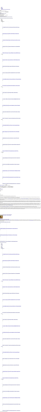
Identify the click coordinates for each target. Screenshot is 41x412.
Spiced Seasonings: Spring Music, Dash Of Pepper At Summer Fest (10, 33)
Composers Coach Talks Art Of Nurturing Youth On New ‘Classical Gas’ (11, 183)
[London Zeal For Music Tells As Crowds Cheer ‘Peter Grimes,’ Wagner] (5, 110)
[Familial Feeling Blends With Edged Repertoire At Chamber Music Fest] (3, 227)
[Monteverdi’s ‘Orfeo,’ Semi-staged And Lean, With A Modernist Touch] (5, 58)
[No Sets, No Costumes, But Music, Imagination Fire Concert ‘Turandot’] (5, 71)
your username (7, 11)
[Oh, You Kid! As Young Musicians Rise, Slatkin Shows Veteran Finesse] (5, 84)
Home (0, 185)
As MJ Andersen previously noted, (5, 206)
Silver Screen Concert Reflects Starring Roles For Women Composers (10, 164)
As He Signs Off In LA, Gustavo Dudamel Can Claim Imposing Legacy (9, 241)
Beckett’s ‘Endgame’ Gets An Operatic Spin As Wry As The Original (10, 131)
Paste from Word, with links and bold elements (7, 214)
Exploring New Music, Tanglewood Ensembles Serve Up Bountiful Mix (11, 46)
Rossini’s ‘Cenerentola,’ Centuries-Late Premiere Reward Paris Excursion (11, 118)
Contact (2, 8)
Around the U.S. (2, 21)
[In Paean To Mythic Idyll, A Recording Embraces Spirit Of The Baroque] (5, 149)
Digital (1, 119)
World (1, 86)
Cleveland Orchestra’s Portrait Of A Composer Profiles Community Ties (11, 144)
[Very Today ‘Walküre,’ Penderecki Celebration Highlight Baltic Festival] (5, 324)
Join (1, 7)
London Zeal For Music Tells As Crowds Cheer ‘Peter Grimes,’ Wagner (11, 111)
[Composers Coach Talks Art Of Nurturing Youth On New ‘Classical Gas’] (5, 182)
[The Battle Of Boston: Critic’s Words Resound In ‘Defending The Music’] (5, 169)
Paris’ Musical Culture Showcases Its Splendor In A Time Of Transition (11, 105)
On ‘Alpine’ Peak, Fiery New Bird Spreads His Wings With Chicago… (11, 27)
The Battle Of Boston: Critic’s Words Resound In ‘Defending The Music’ (11, 170)
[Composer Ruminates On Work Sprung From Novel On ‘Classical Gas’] (5, 156)
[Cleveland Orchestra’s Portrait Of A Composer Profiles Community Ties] (5, 143)
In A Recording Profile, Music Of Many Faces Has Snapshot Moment (10, 125)
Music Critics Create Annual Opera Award (5, 9)
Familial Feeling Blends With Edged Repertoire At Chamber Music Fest (9, 228)
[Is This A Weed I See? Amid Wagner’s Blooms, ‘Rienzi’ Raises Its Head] (5, 91)
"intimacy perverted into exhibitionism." (25, 198)
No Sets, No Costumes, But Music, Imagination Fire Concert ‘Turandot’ (11, 72)
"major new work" (10, 198)
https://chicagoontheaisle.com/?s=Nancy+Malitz (4, 219)
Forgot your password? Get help (3, 13)
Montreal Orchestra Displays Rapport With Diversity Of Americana (10, 66)
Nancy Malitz (1, 218)
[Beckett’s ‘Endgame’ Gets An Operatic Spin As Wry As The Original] (5, 130)
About (1, 243)
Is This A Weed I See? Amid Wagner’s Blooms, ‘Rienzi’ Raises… (10, 92)
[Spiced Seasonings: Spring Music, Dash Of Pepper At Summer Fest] (5, 32)
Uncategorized (2, 185)
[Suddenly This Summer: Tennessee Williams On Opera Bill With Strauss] (5, 51)
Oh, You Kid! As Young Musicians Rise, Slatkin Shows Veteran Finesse (11, 85)
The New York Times (31, 220)
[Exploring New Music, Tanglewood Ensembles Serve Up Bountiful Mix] (5, 45)
